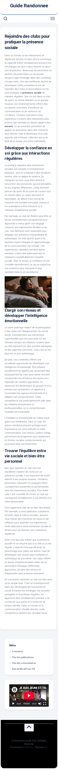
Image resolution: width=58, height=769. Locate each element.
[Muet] (39, 703)
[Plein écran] (44, 703)
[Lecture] (13, 703)
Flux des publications (23, 657)
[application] (29, 695)
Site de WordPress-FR (23, 669)
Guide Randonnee (29, 6)
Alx (45, 747)
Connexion (17, 651)
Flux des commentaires (24, 663)
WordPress (27, 747)
